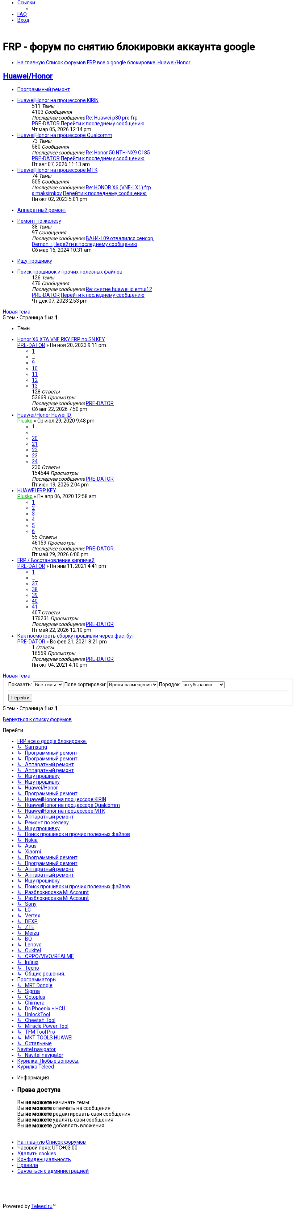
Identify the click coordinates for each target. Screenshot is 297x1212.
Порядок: (170, 684)
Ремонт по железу (39, 221)
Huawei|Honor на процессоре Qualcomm (64, 135)
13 (35, 386)
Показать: (20, 684)
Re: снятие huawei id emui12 (119, 289)
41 (35, 607)
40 (35, 601)
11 (35, 374)
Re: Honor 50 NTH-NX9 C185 (118, 152)
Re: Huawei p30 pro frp (112, 118)
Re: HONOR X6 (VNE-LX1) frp (118, 187)
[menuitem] (22, 14)
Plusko (25, 421)
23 (35, 455)
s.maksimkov (47, 193)
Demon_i (42, 244)
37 (35, 583)
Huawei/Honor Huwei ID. (44, 415)
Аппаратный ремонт (41, 210)
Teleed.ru (42, 1206)
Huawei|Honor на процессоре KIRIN (58, 100)
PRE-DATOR (46, 123)
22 (35, 450)
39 (35, 595)
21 (35, 444)
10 (35, 368)
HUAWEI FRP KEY (36, 490)
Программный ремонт (43, 89)
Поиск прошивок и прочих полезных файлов (69, 272)
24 (35, 461)
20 (35, 438)
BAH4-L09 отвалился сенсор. (120, 238)
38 (35, 589)
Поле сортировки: (85, 684)
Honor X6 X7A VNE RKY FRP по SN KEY (61, 339)
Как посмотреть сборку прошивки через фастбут (75, 636)
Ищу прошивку (34, 261)
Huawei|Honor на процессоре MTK (57, 170)
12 (35, 380)
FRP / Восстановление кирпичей (56, 560)
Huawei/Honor (28, 76)
